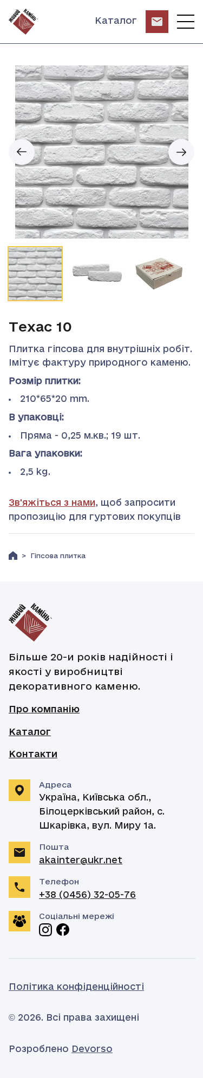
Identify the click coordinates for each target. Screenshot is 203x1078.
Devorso (92, 1049)
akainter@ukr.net (80, 860)
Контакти (33, 754)
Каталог (116, 21)
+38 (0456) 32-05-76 (87, 895)
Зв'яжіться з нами (52, 503)
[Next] (181, 152)
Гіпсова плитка (58, 556)
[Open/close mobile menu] (185, 21)
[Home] (13, 555)
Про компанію (44, 709)
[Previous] (22, 152)
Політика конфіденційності (76, 987)
